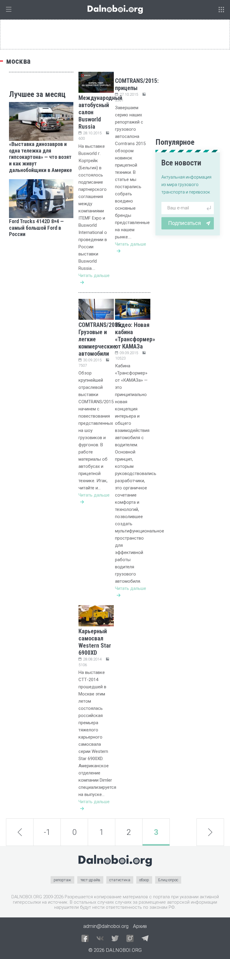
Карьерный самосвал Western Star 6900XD (94, 642)
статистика (119, 880)
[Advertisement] (41, 273)
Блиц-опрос (168, 880)
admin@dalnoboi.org (105, 926)
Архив (140, 926)
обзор (144, 880)
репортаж (62, 880)
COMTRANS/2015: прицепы (137, 84)
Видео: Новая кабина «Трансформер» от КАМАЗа (135, 335)
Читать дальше (94, 275)
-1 (47, 832)
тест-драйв (90, 880)
